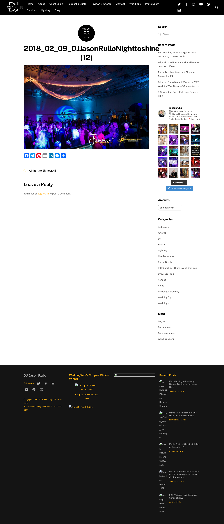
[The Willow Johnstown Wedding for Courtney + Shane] (173, 150)
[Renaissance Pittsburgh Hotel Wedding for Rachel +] (162, 162)
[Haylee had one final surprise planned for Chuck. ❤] (184, 129)
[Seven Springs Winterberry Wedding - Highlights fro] (195, 162)
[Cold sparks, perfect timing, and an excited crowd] (162, 140)
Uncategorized (166, 274)
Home (30, 3)
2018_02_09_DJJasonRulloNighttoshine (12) (91, 53)
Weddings (135, 3)
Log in (161, 321)
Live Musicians (166, 256)
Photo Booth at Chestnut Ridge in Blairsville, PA (184, 445)
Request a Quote (77, 3)
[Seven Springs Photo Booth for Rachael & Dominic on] (184, 150)
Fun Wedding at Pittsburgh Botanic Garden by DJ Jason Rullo (183, 384)
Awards (162, 232)
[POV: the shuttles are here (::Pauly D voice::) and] (195, 140)
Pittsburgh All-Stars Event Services (177, 268)
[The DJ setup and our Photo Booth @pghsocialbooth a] (173, 129)
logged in (43, 193)
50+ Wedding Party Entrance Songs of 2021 (183, 496)
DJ (159, 238)
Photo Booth (152, 3)
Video (161, 285)
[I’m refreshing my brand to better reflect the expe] (195, 150)
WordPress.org (166, 339)
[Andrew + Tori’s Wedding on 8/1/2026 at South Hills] (162, 129)
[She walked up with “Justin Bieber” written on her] (195, 129)
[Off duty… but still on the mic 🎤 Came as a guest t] (173, 173)
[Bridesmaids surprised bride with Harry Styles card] (162, 150)
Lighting (45, 10)
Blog (57, 10)
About (41, 3)
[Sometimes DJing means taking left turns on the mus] (162, 173)
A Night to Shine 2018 (43, 170)
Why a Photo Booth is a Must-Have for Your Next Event (183, 414)
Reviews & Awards (101, 3)
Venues (162, 280)
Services (32, 10)
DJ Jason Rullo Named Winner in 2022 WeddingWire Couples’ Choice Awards (184, 474)
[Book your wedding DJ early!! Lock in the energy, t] (173, 162)
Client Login (56, 3)
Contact (120, 3)
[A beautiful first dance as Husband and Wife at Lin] (184, 162)
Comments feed (166, 333)
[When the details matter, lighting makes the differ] (184, 173)
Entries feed (164, 327)
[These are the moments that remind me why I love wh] (184, 140)
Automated (164, 227)
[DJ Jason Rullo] (13, 10)
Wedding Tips (165, 297)
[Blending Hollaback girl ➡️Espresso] (173, 140)
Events (161, 244)
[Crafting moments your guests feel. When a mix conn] (195, 173)
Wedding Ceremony (168, 291)
